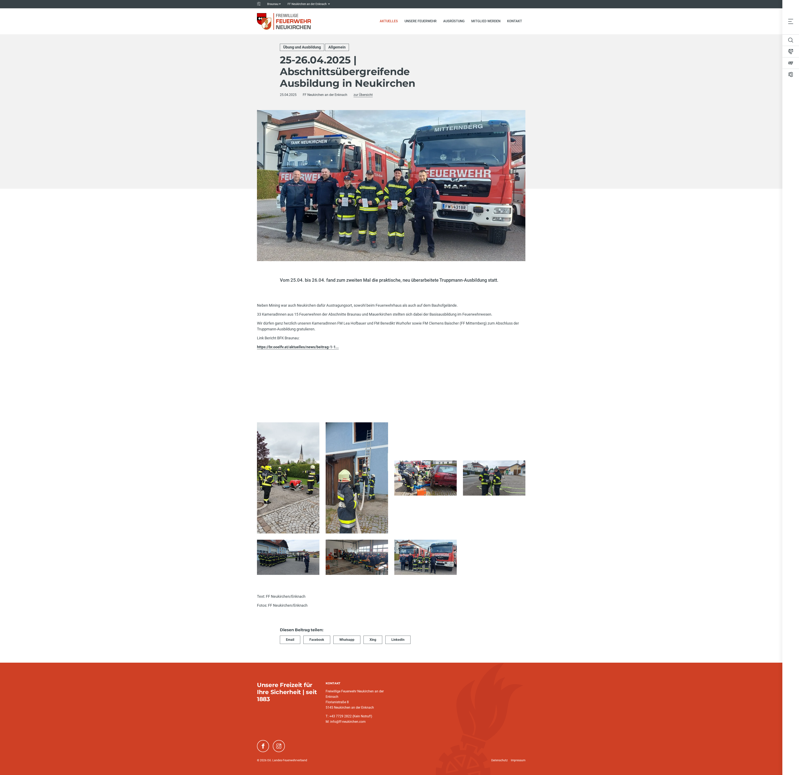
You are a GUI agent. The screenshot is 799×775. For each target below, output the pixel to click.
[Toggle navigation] (790, 21)
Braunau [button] (272, 4)
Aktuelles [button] (389, 21)
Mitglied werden (485, 21)
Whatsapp (346, 640)
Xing (373, 640)
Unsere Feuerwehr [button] (420, 21)
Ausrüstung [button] (454, 21)
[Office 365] (790, 74)
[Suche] (790, 40)
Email (290, 640)
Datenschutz (499, 760)
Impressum (518, 760)
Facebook (316, 640)
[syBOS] (790, 63)
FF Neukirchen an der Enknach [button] (307, 4)
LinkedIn (397, 640)
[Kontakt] (790, 51)
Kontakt (514, 21)
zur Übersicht (363, 95)
